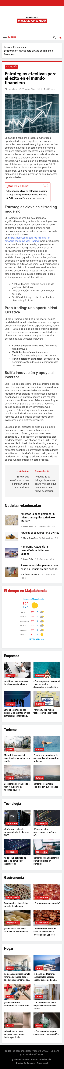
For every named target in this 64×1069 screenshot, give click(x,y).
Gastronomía (13, 897)
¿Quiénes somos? (20, 1059)
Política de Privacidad (41, 1059)
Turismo (10, 749)
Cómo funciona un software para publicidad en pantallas (46, 861)
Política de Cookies (25, 1063)
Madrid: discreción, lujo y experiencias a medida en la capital (17, 758)
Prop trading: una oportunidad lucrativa (28, 194)
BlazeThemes (36, 1054)
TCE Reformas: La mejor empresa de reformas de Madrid (45, 1005)
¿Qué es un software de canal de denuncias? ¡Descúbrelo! (15, 861)
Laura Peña (13, 89)
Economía (11, 66)
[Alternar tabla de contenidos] (44, 186)
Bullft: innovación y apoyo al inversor (27, 198)
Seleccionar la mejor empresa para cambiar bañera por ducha (14, 1034)
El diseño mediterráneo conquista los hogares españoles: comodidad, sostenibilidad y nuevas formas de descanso (44, 980)
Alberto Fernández (31, 574)
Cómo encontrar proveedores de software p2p (45, 832)
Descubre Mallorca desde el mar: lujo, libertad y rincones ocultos (17, 787)
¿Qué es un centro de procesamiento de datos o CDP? (16, 832)
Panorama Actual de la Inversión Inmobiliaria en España (35, 550)
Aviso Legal (42, 1063)
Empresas (10, 675)
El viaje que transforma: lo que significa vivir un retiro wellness (45, 758)
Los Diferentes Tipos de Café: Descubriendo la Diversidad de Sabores (44, 931)
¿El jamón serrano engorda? (46, 903)
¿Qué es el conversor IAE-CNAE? (40, 532)
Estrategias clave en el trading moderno (27, 191)
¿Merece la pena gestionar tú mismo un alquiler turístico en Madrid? (38, 517)
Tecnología (12, 823)
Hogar (10, 968)
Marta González (30, 538)
